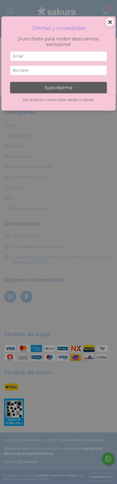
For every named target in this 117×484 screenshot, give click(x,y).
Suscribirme (59, 87)
